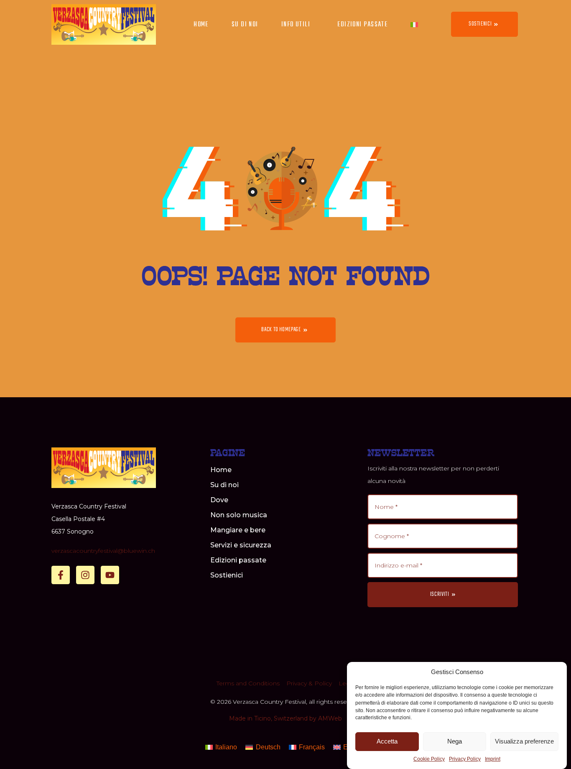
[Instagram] (85, 575)
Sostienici (226, 575)
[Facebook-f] (60, 575)
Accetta (387, 741)
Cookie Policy (429, 759)
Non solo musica (238, 515)
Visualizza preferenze (524, 741)
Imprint (492, 759)
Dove (219, 500)
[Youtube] (110, 575)
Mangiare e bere (237, 530)
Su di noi (245, 24)
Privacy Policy (465, 759)
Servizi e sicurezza (240, 545)
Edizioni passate (362, 24)
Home (201, 24)
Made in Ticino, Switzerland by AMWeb (285, 718)
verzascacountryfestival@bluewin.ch (103, 550)
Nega (454, 741)
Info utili (295, 24)
